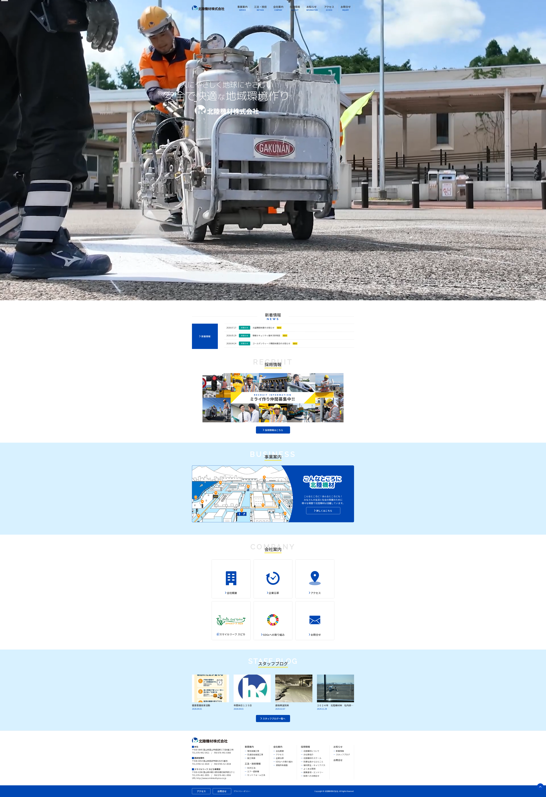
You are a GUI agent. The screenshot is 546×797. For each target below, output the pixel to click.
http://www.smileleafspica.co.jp (211, 778)
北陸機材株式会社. (332, 791)
